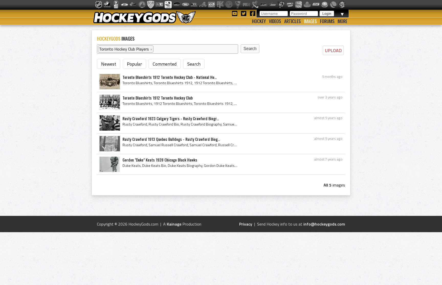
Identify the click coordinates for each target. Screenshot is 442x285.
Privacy (245, 224)
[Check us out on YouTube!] (235, 13)
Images (310, 21)
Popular (134, 63)
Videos (275, 21)
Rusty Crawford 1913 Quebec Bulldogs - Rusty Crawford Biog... (171, 139)
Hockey (259, 21)
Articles (292, 21)
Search (194, 63)
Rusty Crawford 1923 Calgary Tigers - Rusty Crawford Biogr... (171, 118)
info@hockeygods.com (324, 224)
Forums (327, 21)
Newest (108, 63)
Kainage (174, 224)
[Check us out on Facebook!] (252, 13)
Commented (164, 63)
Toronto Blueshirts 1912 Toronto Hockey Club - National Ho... (170, 77)
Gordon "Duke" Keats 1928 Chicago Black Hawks (160, 160)
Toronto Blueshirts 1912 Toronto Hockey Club (158, 98)
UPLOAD (333, 50)
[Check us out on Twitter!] (244, 13)
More (342, 21)
